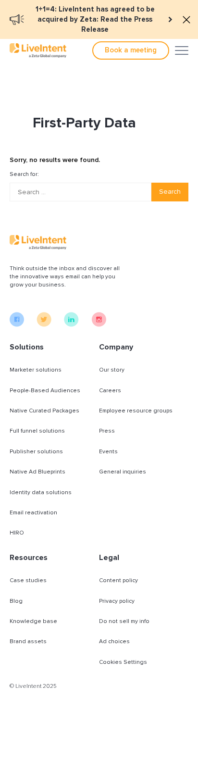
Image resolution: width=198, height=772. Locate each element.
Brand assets (28, 641)
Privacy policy (117, 601)
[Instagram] (98, 324)
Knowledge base (33, 621)
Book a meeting (131, 50)
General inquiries (122, 471)
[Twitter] (44, 324)
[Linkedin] (71, 324)
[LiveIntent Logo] (38, 50)
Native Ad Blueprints (37, 471)
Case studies (28, 580)
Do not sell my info (124, 621)
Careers (110, 390)
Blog (16, 601)
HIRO (17, 532)
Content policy (118, 580)
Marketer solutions (36, 370)
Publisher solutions (36, 451)
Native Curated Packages (44, 410)
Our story (111, 370)
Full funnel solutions (37, 431)
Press (107, 431)
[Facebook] (17, 324)
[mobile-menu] (181, 50)
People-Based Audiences (45, 390)
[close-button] (186, 19)
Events (108, 451)
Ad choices (114, 641)
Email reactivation (33, 512)
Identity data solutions (41, 492)
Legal (109, 557)
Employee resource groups (136, 410)
